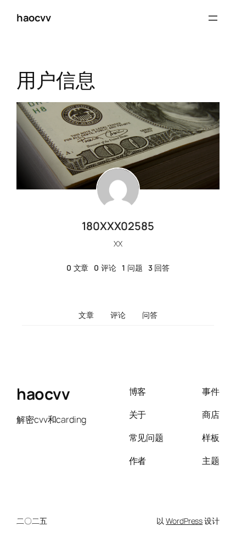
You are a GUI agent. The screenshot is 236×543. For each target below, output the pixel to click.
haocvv (33, 17)
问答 (150, 315)
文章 (86, 315)
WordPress (184, 521)
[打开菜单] (213, 18)
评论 (118, 315)
